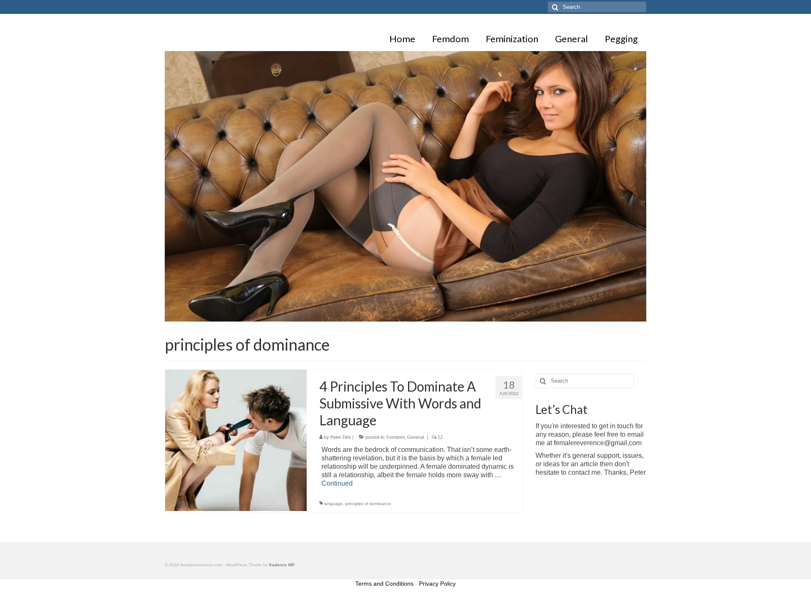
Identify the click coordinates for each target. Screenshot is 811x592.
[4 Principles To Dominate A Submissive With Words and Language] (236, 439)
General (415, 437)
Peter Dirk (340, 437)
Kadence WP (282, 564)
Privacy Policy (437, 583)
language (333, 503)
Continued (337, 483)
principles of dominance (368, 503)
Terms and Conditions (384, 583)
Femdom (395, 437)
